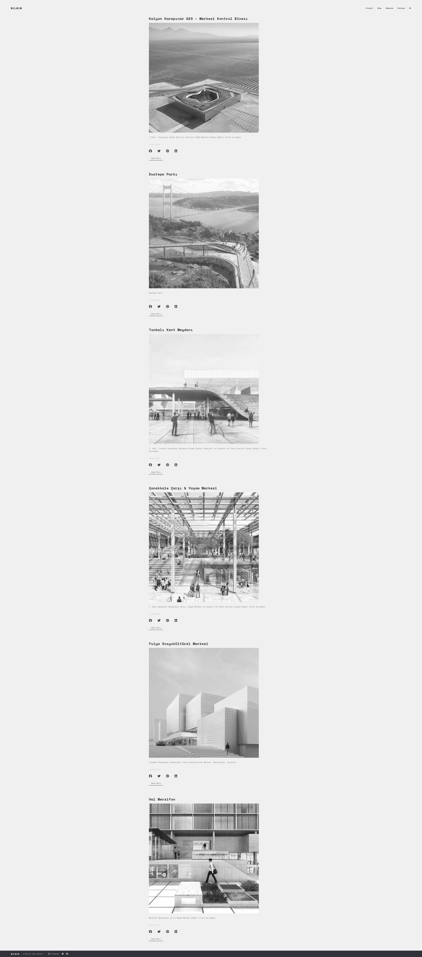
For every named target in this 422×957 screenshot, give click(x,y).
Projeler (369, 8)
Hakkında (389, 8)
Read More (156, 158)
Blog (379, 8)
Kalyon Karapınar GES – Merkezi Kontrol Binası (198, 18)
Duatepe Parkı (163, 174)
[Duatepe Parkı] (209, 233)
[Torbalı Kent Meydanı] (209, 389)
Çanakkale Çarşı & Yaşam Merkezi (183, 488)
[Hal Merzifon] (209, 858)
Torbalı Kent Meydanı (171, 329)
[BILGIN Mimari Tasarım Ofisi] (16, 8)
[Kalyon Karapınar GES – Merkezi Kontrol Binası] (209, 78)
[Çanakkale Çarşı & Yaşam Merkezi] (209, 547)
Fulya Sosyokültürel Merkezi (178, 643)
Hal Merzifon (162, 799)
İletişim (401, 8)
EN (410, 8)
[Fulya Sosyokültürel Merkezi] (209, 703)
